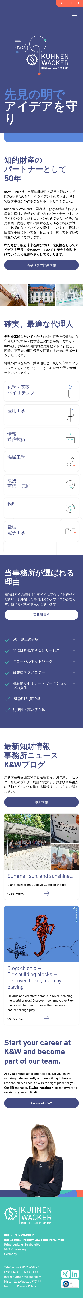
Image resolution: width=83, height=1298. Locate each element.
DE (62, 3)
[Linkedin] (75, 1274)
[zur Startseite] (41, 1215)
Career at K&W (41, 1103)
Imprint (9, 1286)
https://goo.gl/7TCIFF (26, 1281)
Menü (74, 15)
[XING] (65, 1274)
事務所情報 (41, 614)
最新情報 (41, 802)
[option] (41, 83)
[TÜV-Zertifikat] (70, 1283)
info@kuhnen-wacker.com (22, 1276)
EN (70, 3)
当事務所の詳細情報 (41, 265)
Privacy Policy (26, 1286)
